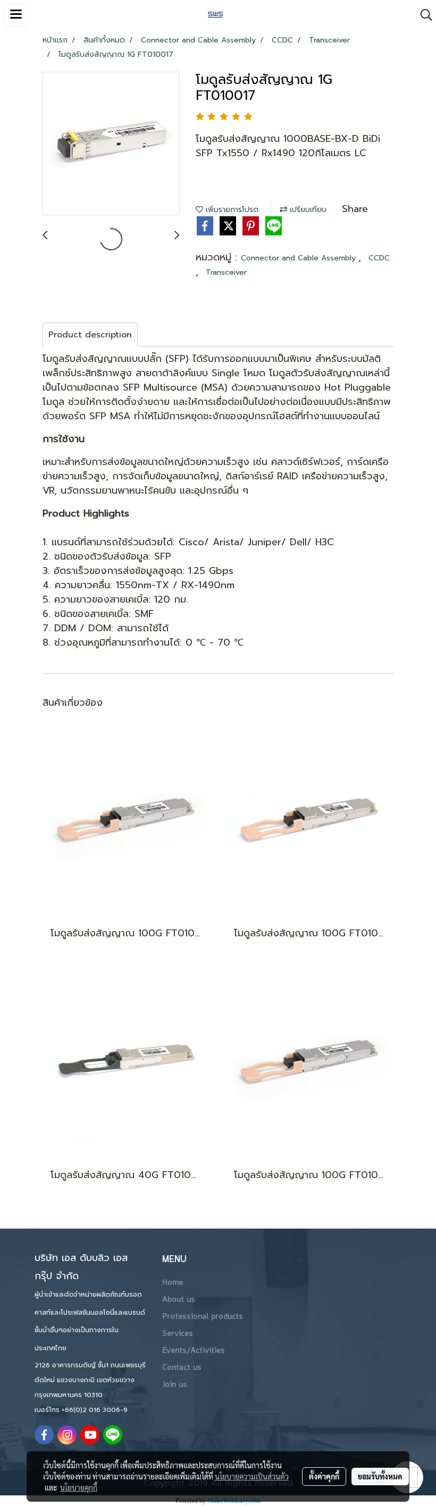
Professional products (202, 1317)
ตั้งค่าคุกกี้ (324, 1476)
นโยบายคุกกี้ (78, 1487)
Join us (174, 1385)
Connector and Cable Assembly (299, 258)
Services (177, 1334)
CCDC (379, 258)
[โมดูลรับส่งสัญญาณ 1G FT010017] (111, 144)
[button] (422, 15)
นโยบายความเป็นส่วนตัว (252, 1476)
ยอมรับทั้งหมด (380, 1476)
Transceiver (226, 272)
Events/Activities (193, 1351)
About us (178, 1300)
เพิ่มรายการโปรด (230, 209)
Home (172, 1283)
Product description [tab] (90, 334)
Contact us (182, 1368)
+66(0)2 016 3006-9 (95, 1410)
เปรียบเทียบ (306, 209)
